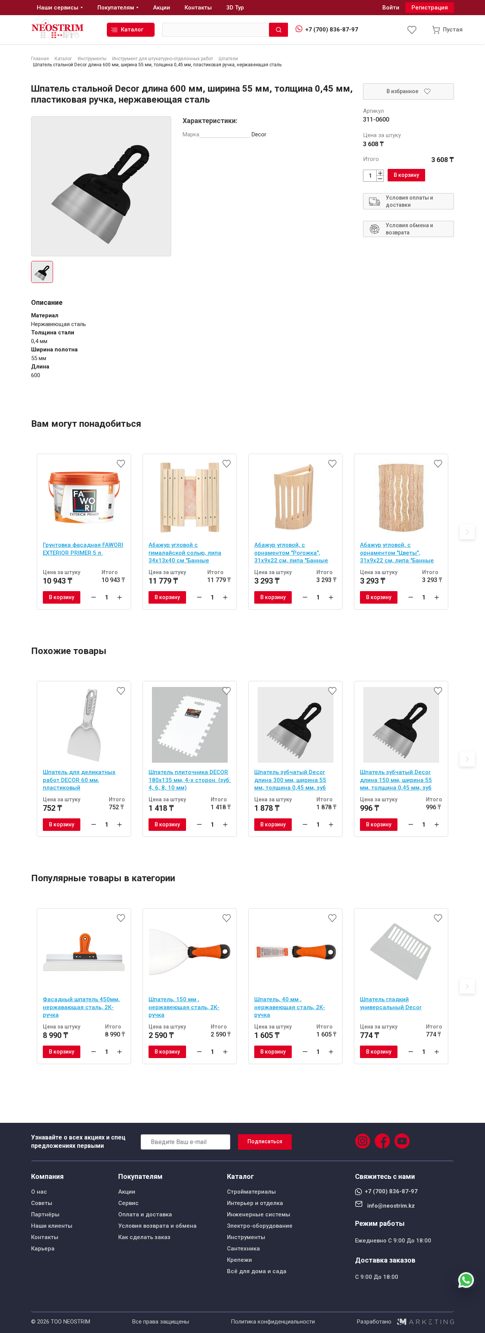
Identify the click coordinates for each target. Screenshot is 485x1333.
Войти (390, 7)
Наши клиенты (51, 1225)
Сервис (128, 1203)
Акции (126, 1191)
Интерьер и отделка (255, 1203)
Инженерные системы (258, 1214)
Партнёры (45, 1214)
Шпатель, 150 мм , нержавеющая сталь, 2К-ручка (184, 1007)
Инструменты (246, 1237)
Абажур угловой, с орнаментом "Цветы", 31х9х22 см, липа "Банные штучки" (397, 554)
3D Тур (235, 7)
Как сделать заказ (144, 1237)
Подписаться (264, 1141)
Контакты (44, 1237)
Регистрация (429, 7)
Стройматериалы (251, 1191)
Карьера (43, 1248)
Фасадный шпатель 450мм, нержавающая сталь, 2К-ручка (81, 1007)
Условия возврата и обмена (157, 1225)
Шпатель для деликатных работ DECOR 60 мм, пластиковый (79, 780)
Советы (41, 1203)
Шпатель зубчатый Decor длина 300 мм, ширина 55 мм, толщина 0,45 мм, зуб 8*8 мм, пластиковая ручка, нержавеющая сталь (293, 781)
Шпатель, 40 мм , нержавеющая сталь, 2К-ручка (289, 1007)
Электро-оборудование (260, 1225)
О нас (39, 1191)
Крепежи (239, 1260)
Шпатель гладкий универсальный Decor (391, 1003)
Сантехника (243, 1248)
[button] (467, 531)
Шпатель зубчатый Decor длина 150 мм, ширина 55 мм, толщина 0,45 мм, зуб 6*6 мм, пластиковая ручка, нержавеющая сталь (399, 781)
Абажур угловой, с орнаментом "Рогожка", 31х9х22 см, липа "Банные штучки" (291, 554)
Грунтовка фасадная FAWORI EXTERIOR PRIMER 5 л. (83, 549)
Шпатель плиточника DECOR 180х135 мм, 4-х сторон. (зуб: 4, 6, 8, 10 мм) (190, 780)
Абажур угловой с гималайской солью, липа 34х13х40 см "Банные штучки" (185, 554)
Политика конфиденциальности (273, 1321)
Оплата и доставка (145, 1214)
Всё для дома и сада (256, 1271)
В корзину (406, 175)
